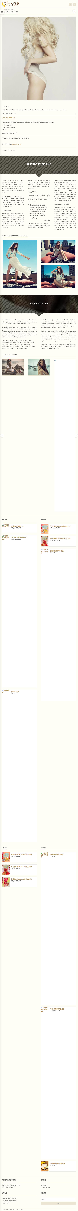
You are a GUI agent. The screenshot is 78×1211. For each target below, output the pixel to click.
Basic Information (9, 113)
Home (3, 9)
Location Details (8, 118)
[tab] (39, 114)
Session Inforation (9, 133)
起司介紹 (6, 1203)
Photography (16, 144)
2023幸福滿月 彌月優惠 (10, 1198)
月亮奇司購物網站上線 (9, 1201)
